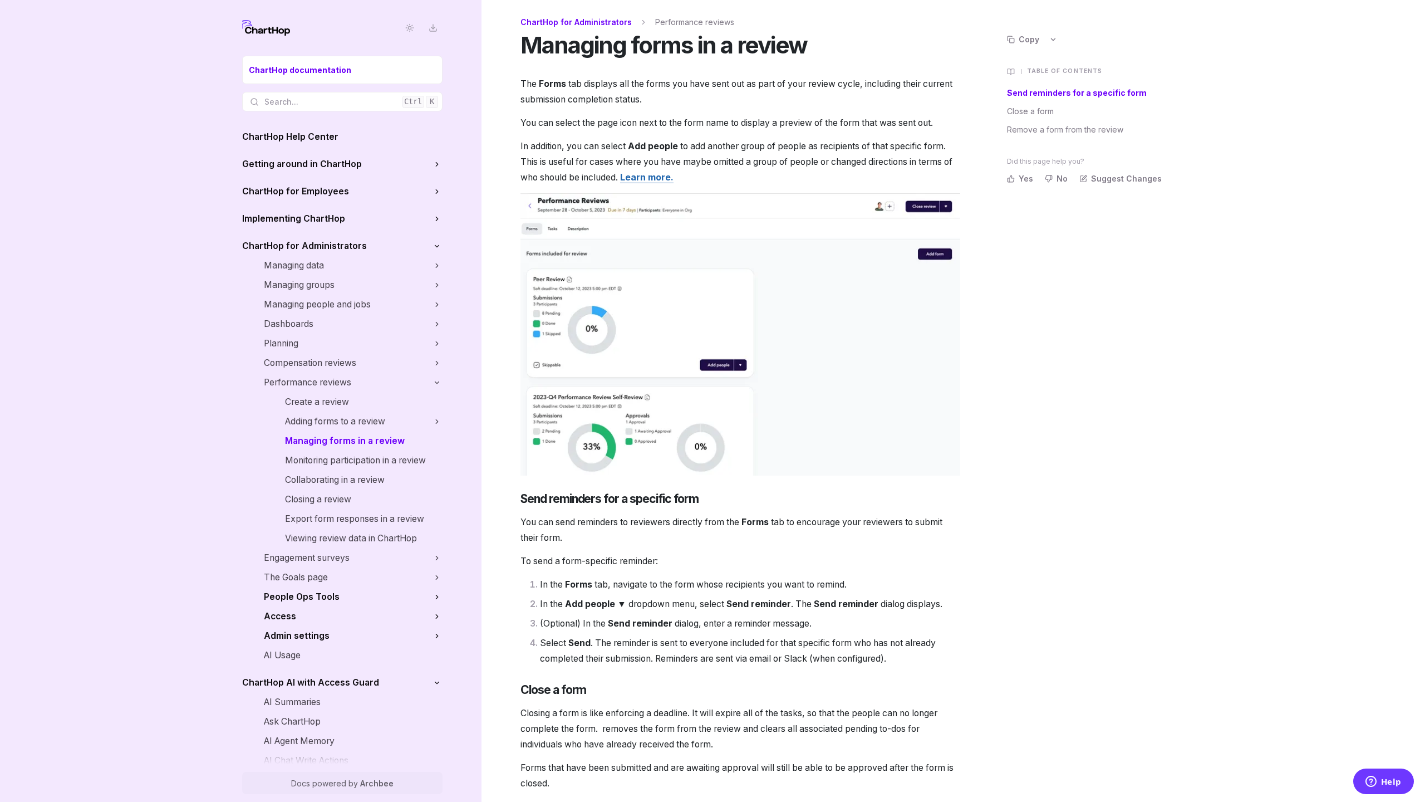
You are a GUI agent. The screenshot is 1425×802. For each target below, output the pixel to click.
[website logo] (266, 28)
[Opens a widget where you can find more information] (1383, 782)
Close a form (1030, 111)
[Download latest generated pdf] (433, 28)
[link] (342, 70)
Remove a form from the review (1065, 129)
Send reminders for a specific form (1077, 92)
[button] (437, 164)
